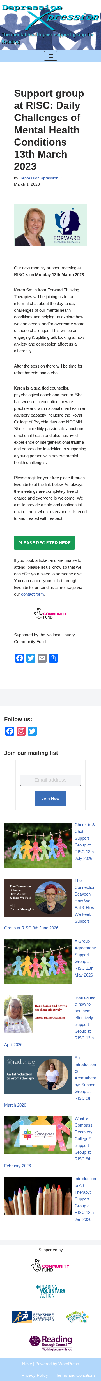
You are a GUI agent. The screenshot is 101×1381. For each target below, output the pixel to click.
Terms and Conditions (76, 1375)
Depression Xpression (38, 178)
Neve (27, 1363)
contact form (32, 594)
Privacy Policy (35, 1375)
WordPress (68, 1363)
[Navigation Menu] (50, 56)
